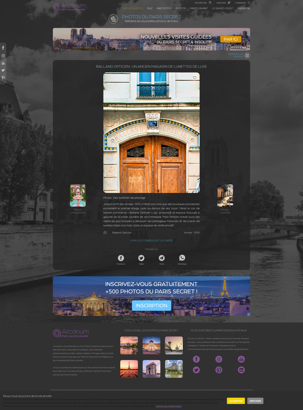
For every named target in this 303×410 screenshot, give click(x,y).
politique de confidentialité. (169, 405)
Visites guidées (133, 8)
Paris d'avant (199, 8)
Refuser (255, 400)
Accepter (236, 400)
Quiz (150, 8)
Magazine (244, 8)
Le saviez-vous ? (223, 8)
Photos (181, 8)
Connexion (240, 2)
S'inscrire (221, 2)
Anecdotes (164, 8)
